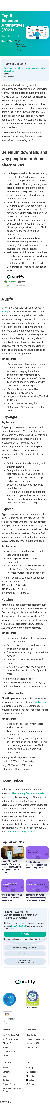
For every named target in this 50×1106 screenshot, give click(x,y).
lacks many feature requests (28, 793)
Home (4, 41)
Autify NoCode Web (11, 1035)
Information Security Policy (12, 1089)
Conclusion (9, 77)
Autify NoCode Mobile (12, 1039)
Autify (6, 74)
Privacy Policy (9, 1084)
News (5, 1076)
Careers (6, 1072)
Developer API (32, 1043)
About (5, 1068)
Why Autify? (8, 1043)
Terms (5, 1056)
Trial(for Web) (9, 1051)
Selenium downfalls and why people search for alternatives (24, 69)
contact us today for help (21, 831)
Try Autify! (25, 934)
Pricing (6, 1047)
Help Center (31, 1035)
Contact (6, 1080)
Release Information (35, 1039)
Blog (11, 41)
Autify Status (31, 1047)
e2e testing (40, 702)
